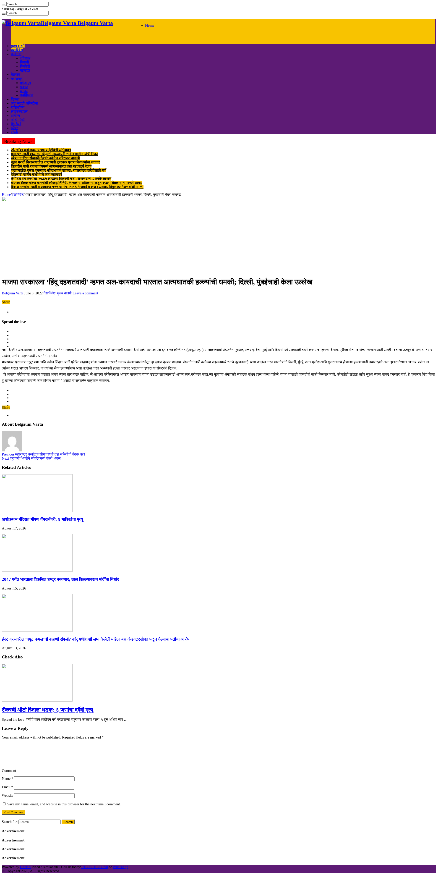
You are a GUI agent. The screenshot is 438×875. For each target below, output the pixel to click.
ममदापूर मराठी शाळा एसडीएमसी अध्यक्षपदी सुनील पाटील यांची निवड (54, 154)
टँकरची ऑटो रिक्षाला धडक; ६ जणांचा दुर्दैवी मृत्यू (47, 710)
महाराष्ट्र (17, 79)
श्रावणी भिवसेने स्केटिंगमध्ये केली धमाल (31, 458)
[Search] (3, 5)
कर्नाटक (16, 54)
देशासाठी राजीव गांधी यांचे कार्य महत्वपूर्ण (36, 174)
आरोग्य (15, 116)
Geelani (25, 867)
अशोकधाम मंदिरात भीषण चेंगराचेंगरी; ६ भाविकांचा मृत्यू (42, 519)
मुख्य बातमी (18, 46)
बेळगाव (15, 74)
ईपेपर (14, 128)
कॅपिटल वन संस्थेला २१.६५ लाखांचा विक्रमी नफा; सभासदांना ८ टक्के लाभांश (61, 179)
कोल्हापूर (25, 83)
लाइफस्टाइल (19, 111)
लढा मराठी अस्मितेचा (24, 103)
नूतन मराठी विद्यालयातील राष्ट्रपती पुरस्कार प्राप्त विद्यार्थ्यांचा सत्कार (55, 162)
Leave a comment (85, 293)
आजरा (24, 91)
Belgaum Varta (13, 293)
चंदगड (24, 87)
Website (7, 795)
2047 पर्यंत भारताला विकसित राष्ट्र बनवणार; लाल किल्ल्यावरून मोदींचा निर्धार (60, 579)
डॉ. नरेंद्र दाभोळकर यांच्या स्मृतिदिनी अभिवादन (41, 150)
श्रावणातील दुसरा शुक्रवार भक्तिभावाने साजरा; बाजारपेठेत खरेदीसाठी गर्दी (58, 170)
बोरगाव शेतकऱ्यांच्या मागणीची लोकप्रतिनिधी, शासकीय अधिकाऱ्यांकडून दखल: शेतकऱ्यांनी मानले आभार (76, 183)
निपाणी (24, 62)
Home (149, 25)
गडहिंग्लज (26, 95)
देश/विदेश (17, 50)
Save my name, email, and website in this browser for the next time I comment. (64, 804)
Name (7, 779)
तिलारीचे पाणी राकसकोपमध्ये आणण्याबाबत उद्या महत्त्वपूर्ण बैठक (51, 166)
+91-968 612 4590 (94, 867)
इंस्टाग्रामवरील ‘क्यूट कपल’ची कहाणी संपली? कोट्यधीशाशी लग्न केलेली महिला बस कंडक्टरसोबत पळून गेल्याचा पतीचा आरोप (95, 639)
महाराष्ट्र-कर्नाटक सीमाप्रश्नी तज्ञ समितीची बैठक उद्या (43, 454)
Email (7, 787)
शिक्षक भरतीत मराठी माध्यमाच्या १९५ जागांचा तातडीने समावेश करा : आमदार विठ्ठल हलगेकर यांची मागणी (77, 187)
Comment (9, 771)
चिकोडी (25, 66)
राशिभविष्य (17, 107)
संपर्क (14, 132)
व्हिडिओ (16, 124)
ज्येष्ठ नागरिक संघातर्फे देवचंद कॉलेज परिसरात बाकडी (45, 158)
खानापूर (25, 70)
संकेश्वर (25, 58)
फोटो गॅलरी (18, 120)
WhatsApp (120, 867)
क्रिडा (15, 99)
